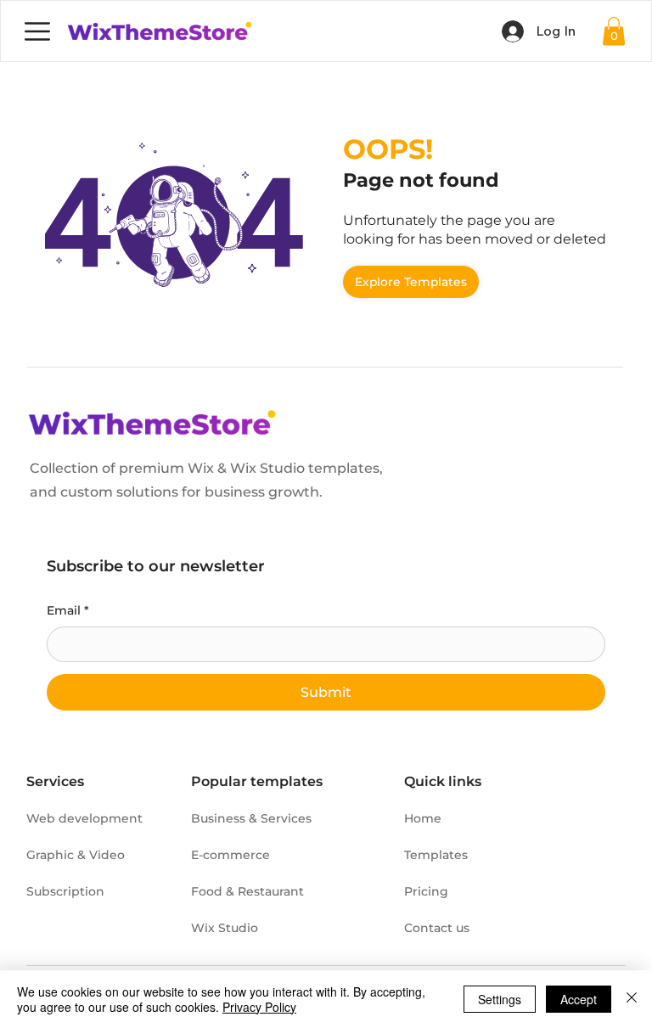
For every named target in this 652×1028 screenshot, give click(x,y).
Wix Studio (224, 927)
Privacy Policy (259, 1006)
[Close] (631, 999)
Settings (499, 999)
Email (68, 610)
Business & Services (251, 818)
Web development (84, 818)
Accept (578, 999)
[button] (614, 31)
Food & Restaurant (247, 891)
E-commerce (230, 854)
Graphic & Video (75, 854)
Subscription (65, 891)
